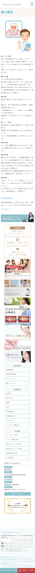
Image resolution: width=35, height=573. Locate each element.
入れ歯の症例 (10, 457)
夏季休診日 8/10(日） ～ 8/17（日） (15, 489)
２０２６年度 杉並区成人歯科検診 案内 (15, 474)
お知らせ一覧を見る (17, 494)
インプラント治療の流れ (13, 425)
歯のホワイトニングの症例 (13, 444)
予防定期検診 (5, 209)
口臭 (7, 407)
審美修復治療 (10, 369)
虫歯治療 (8, 393)
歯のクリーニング (11, 383)
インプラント (10, 420)
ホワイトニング (10, 378)
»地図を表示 (4, 537)
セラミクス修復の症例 (12, 439)
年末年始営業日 (8, 479)
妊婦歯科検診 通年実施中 (11, 484)
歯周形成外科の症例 (11, 453)
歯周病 (8, 402)
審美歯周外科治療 (11, 374)
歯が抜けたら (10, 398)
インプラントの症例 (11, 435)
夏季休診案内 (8, 469)
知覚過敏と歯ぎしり (11, 416)
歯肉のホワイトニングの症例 (14, 448)
